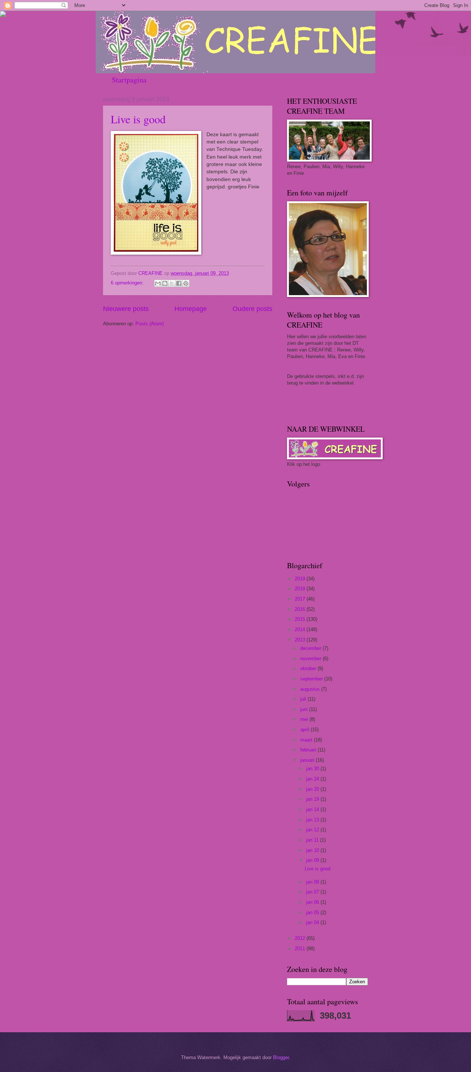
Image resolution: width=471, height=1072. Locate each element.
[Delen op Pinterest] (186, 283)
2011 (301, 948)
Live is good (138, 119)
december (311, 648)
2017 (301, 599)
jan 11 (313, 840)
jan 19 (313, 799)
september (312, 679)
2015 (301, 619)
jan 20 (313, 789)
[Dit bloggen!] (165, 283)
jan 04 (313, 922)
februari (309, 750)
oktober (309, 668)
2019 (301, 578)
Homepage (190, 308)
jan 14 (313, 809)
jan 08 (313, 882)
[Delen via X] (172, 283)
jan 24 (313, 779)
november (311, 658)
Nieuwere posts (126, 308)
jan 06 (313, 902)
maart (307, 740)
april (305, 729)
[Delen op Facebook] (179, 283)
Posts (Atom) (149, 323)
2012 (301, 938)
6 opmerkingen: (128, 283)
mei (304, 719)
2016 (301, 609)
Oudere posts (252, 308)
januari (308, 760)
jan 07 (313, 892)
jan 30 (313, 768)
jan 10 (313, 850)
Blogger (281, 1057)
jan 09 (313, 860)
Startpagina (129, 80)
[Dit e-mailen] (158, 283)
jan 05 (313, 912)
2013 (301, 640)
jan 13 (313, 819)
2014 (301, 629)
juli (304, 699)
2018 (301, 588)
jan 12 (313, 829)
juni (304, 709)
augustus (310, 689)
